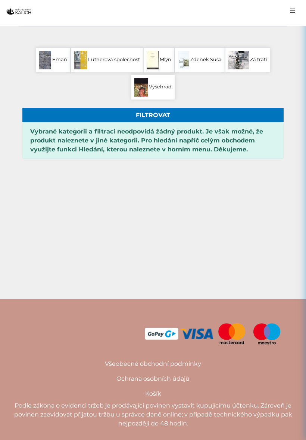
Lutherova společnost (113, 59)
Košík (153, 393)
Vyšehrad (160, 86)
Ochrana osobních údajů (153, 378)
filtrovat (153, 115)
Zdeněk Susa (205, 59)
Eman (59, 59)
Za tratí (258, 59)
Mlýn (165, 59)
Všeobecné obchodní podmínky (153, 363)
